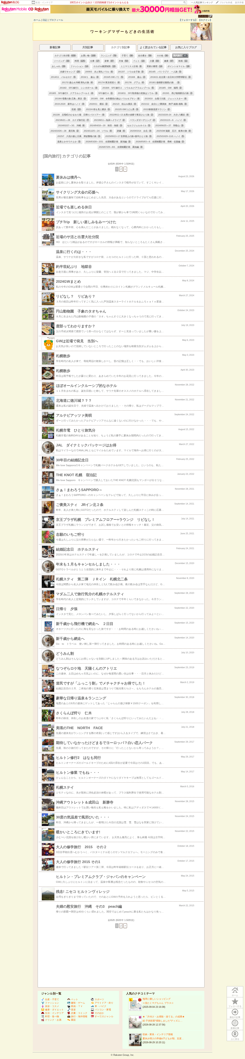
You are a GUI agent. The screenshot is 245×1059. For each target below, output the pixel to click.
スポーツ (99, 999)
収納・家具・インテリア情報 (158, 1034)
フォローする (234, 1006)
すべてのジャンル (104, 1016)
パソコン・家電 (103, 1009)
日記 (45, 20)
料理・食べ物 (52, 1016)
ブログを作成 (225, 2)
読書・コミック (79, 1013)
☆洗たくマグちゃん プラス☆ (158, 1003)
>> (202, 2)
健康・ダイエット (54, 1009)
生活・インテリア (44, 2)
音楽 (73, 1009)
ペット (74, 999)
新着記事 (235, 1028)
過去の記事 (235, 1017)
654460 (203, 16)
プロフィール (56, 20)
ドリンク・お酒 (53, 1019)
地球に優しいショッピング (157, 999)
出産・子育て (52, 999)
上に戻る (235, 1039)
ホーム (37, 20)
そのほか (99, 1013)
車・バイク (100, 1006)
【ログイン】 (205, 20)
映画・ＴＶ (77, 1006)
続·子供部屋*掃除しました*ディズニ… (162, 1020)
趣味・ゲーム (78, 1002)
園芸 (73, 1019)
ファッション (52, 1002)
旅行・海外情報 (79, 1016)
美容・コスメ (52, 1006)
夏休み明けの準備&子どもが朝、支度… (163, 1038)
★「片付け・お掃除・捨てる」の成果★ (164, 1016)
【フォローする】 (188, 20)
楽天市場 (239, 2)
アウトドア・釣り (104, 1002)
